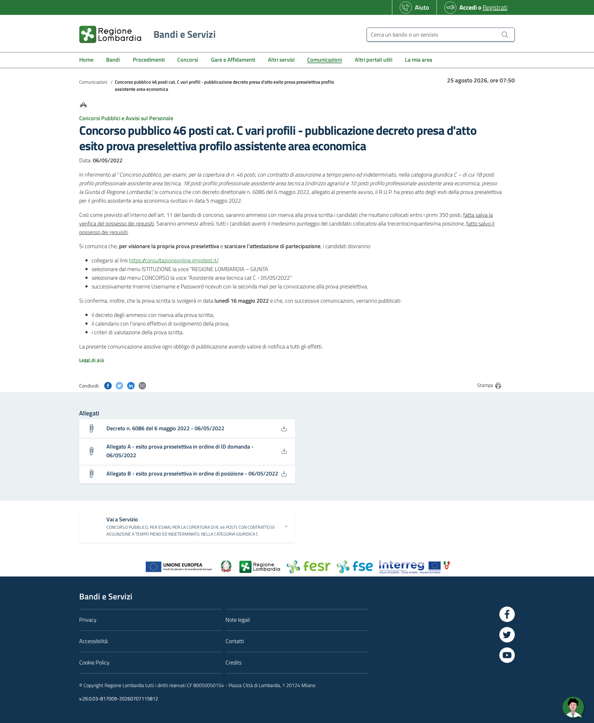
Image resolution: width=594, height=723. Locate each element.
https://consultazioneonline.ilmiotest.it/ (174, 260)
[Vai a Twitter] (507, 634)
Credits (234, 662)
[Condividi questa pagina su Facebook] (108, 385)
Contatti (235, 641)
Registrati (495, 7)
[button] (290, 360)
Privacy (88, 620)
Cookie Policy (94, 662)
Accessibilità (93, 641)
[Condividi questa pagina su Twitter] (119, 385)
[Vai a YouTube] (507, 655)
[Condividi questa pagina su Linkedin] (131, 385)
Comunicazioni (93, 81)
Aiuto (422, 7)
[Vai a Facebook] (507, 614)
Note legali (238, 620)
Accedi (468, 7)
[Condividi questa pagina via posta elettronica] (142, 385)
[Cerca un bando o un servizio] (505, 34)
